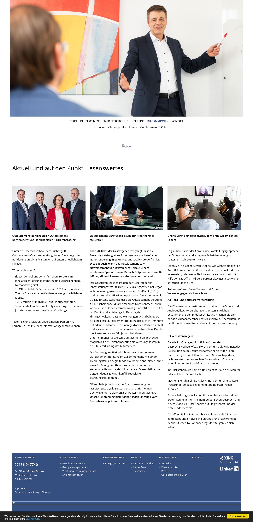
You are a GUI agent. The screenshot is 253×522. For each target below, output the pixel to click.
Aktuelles (99, 127)
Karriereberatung (116, 121)
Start (73, 121)
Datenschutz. (32, 518)
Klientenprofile (117, 127)
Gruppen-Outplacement (75, 467)
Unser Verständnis (143, 463)
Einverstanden (238, 516)
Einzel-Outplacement (73, 463)
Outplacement (90, 121)
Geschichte (139, 471)
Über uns (137, 121)
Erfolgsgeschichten (72, 474)
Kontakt (177, 121)
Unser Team (140, 467)
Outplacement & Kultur (154, 127)
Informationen (158, 121)
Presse (133, 127)
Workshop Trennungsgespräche (80, 471)
